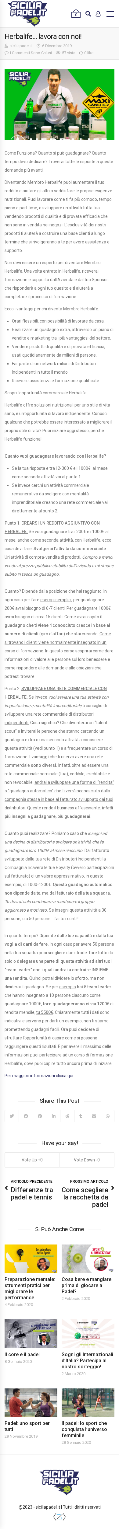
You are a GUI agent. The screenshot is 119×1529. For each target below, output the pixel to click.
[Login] (98, 13)
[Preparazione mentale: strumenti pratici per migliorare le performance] (31, 1258)
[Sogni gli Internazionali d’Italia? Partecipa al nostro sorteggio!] (88, 1333)
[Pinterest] (40, 1116)
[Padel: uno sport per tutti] (31, 1402)
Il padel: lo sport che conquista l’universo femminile (84, 1429)
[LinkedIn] (53, 1116)
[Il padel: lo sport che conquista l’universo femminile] (88, 1402)
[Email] (94, 1116)
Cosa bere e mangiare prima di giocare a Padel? (86, 1285)
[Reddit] (67, 1116)
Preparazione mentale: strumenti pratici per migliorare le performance (30, 1288)
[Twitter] (12, 1116)
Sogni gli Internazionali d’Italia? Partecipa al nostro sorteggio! (87, 1361)
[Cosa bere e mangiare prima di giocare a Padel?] (88, 1258)
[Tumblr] (80, 1116)
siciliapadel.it (21, 46)
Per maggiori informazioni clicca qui (39, 1075)
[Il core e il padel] (31, 1333)
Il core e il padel (22, 1354)
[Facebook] (26, 1116)
